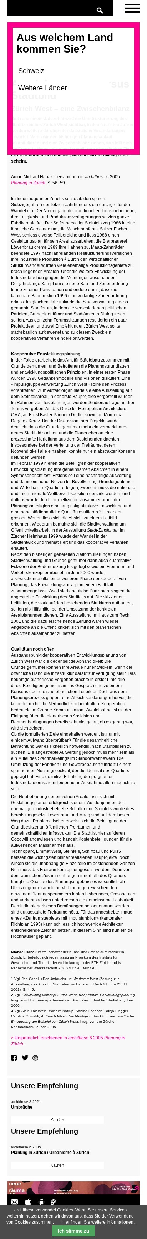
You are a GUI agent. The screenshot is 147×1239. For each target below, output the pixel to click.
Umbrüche (21, 1107)
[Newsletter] (132, 8)
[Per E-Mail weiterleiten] (36, 1057)
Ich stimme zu (73, 1231)
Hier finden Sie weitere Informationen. (98, 1222)
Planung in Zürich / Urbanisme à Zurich (50, 1152)
